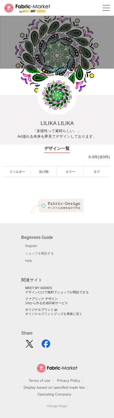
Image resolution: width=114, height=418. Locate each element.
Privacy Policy (68, 380)
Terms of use (39, 380)
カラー (70, 172)
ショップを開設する (39, 253)
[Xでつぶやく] (29, 345)
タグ (97, 172)
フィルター (17, 172)
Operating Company (54, 394)
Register (31, 246)
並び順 (44, 172)
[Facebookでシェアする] (46, 345)
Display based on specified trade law (54, 387)
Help (28, 261)
